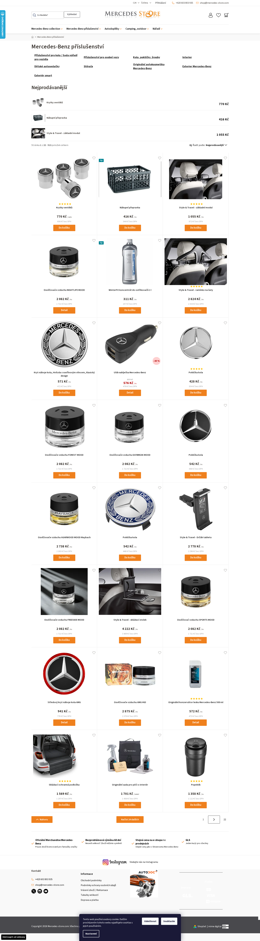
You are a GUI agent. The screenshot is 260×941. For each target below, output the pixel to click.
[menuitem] (48, 28)
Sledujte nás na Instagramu (143, 862)
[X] (33, 891)
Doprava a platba (90, 900)
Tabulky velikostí (89, 895)
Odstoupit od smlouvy (13, 937)
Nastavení (91, 933)
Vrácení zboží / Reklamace (94, 890)
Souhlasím (169, 921)
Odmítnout (150, 921)
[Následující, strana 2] (214, 819)
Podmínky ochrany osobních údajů (98, 885)
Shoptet (202, 926)
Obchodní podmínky (91, 880)
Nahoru (44, 819)
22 (225, 819)
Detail (64, 310)
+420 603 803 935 (184, 3)
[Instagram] (39, 891)
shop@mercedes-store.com (214, 3)
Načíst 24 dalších (130, 819)
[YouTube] (46, 891)
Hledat (72, 14)
